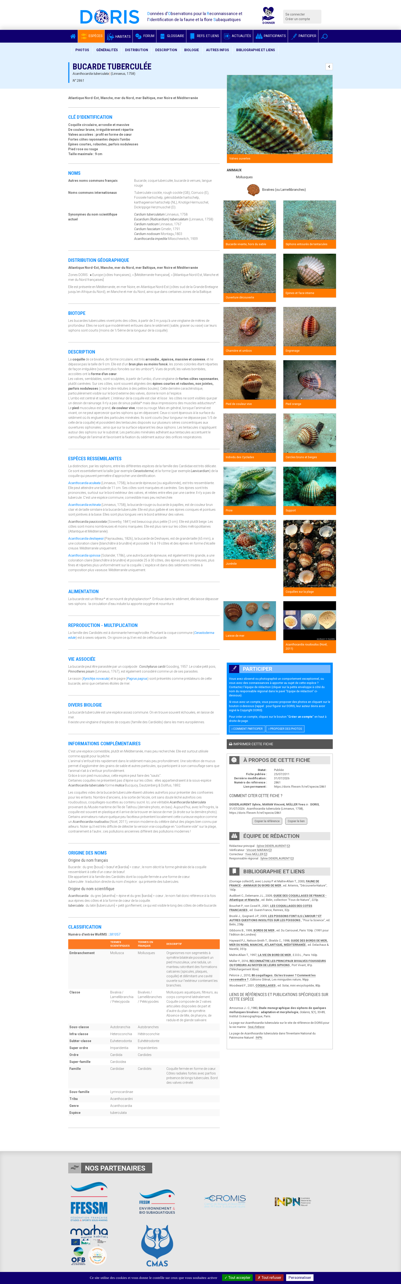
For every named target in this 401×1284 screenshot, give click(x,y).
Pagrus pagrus (137, 678)
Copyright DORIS (250, 710)
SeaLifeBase (256, 1027)
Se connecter (295, 14)
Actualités (241, 36)
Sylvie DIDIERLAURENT (271, 846)
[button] (324, 36)
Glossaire (175, 36)
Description (166, 50)
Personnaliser (299, 1277)
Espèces (95, 36)
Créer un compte (297, 19)
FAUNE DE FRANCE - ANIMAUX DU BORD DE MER (274, 883)
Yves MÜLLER (254, 854)
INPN (259, 1037)
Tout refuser (271, 1277)
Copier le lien (296, 821)
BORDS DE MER (263, 930)
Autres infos (217, 50)
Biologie (191, 50)
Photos (82, 50)
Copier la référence (267, 821)
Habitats (123, 36)
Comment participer (248, 728)
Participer (307, 36)
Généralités (107, 50)
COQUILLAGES (265, 985)
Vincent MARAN (257, 850)
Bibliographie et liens (255, 50)
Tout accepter (238, 1277)
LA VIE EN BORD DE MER (274, 955)
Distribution (136, 50)
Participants (274, 36)
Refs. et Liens (207, 36)
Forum (148, 36)
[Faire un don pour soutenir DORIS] (268, 16)
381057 (114, 934)
